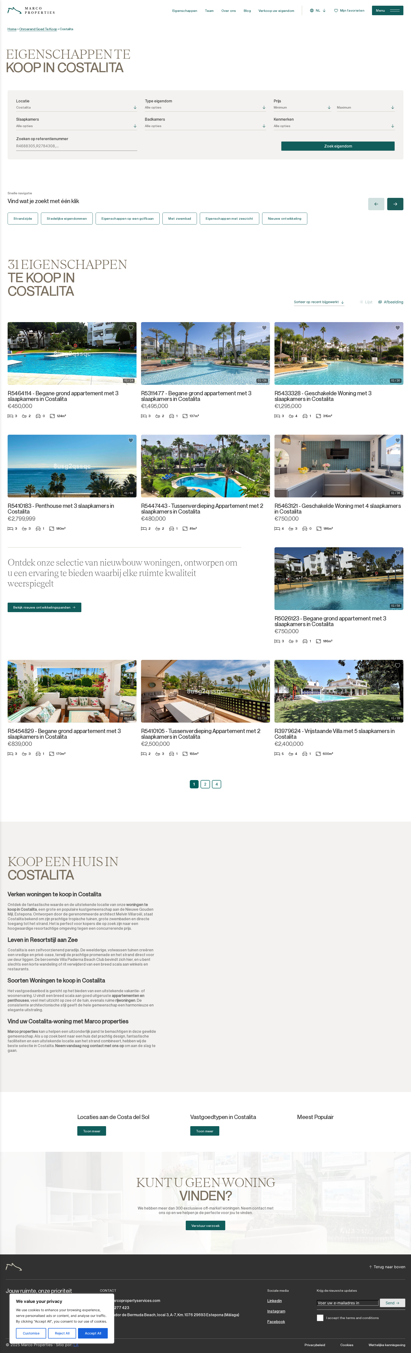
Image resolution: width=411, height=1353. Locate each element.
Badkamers (155, 119)
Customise (31, 1333)
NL (318, 10)
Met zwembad (179, 218)
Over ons (228, 11)
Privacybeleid (315, 1345)
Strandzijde (23, 218)
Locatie (22, 101)
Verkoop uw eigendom (276, 11)
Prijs (277, 101)
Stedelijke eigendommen (67, 218)
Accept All (93, 1333)
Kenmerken (284, 119)
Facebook (276, 1322)
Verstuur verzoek (205, 1226)
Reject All (62, 1333)
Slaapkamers (27, 119)
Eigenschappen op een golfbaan (128, 218)
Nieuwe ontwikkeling (284, 218)
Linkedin (274, 1301)
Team (209, 11)
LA (75, 1344)
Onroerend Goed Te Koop (38, 29)
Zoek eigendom (338, 146)
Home (12, 29)
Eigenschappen (184, 11)
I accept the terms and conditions (352, 1318)
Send (391, 1303)
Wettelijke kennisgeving (387, 1345)
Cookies (346, 1345)
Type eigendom (158, 101)
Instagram (276, 1311)
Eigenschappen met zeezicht (229, 218)
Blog (247, 11)
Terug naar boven (389, 1266)
